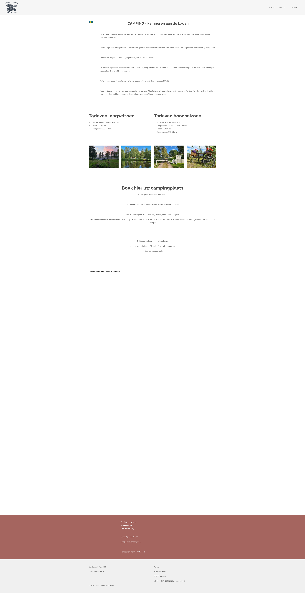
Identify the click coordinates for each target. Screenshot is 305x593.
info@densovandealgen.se (131, 542)
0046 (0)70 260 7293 (129, 537)
